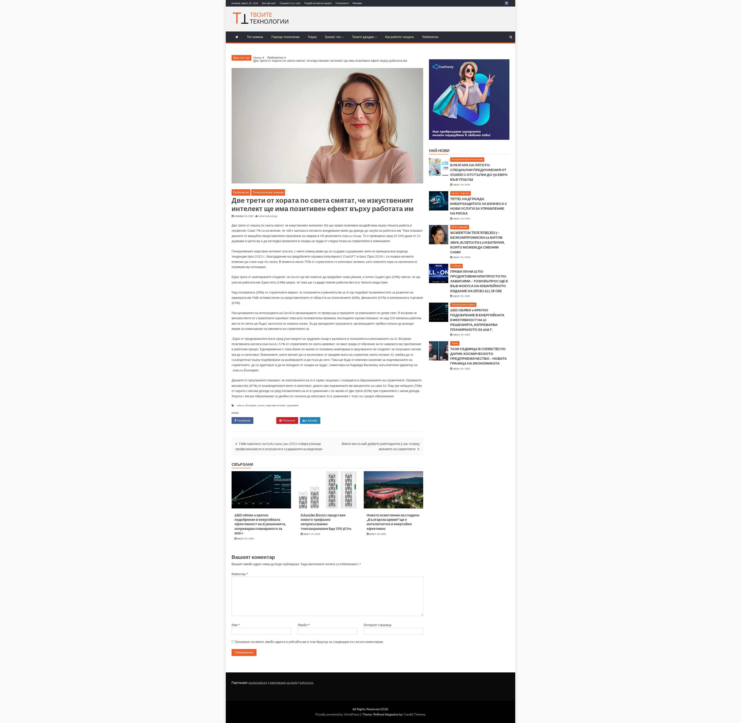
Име (236, 625)
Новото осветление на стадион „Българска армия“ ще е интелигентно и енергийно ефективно (393, 522)
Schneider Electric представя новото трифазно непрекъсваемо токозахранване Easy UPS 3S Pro (326, 522)
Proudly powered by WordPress (337, 714)
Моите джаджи (460, 227)
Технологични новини (268, 192)
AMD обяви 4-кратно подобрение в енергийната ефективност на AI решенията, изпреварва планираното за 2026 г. (260, 524)
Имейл (304, 625)
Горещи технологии (285, 37)
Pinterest (288, 420)
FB (506, 3)
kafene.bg (306, 683)
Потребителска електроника (467, 159)
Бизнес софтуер (460, 193)
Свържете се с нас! (290, 3)
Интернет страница (377, 625)
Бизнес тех (333, 37)
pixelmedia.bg (258, 683)
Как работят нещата (399, 37)
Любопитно (430, 37)
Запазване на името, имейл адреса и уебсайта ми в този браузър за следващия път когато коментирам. (309, 642)
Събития (456, 265)
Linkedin (311, 420)
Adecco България (246, 405)
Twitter (266, 420)
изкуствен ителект (276, 405)
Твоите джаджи (363, 37)
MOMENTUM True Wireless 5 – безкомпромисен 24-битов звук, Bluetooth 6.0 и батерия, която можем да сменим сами (477, 242)
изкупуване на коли (283, 683)
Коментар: (240, 574)
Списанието (342, 3)
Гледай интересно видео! (318, 3)
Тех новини (255, 37)
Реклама (357, 3)
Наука (312, 37)
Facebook (243, 420)
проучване (293, 405)
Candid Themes (414, 714)
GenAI (261, 405)
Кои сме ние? (269, 3)
